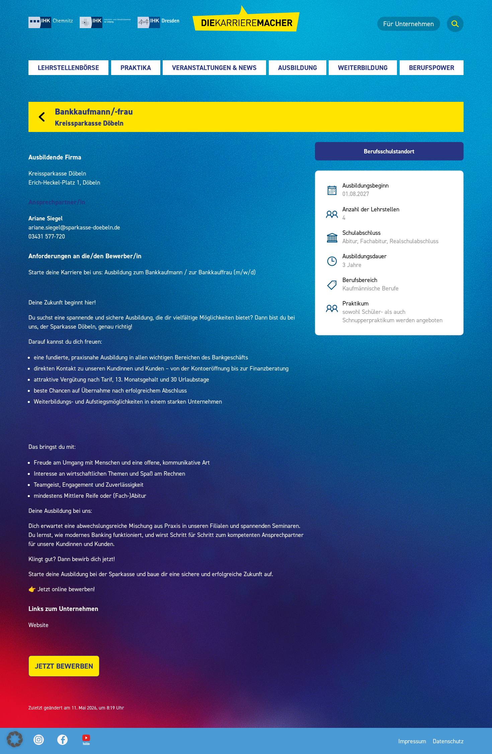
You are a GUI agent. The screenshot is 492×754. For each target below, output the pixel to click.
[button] (14, 739)
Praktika (135, 67)
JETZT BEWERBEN (64, 666)
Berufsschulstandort (389, 151)
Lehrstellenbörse (68, 67)
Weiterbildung (363, 67)
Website (38, 624)
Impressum (412, 741)
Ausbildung (297, 67)
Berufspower (431, 67)
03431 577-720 (46, 236)
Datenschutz (448, 741)
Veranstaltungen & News (214, 67)
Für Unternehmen (408, 24)
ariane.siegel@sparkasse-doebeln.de (74, 227)
